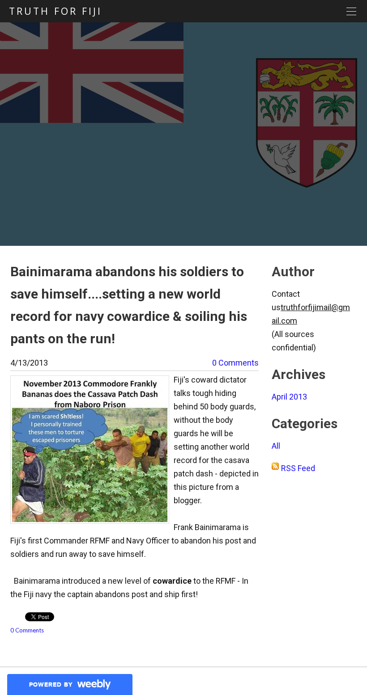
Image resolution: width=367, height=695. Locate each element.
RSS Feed (298, 468)
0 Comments (235, 362)
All (276, 446)
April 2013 (289, 396)
